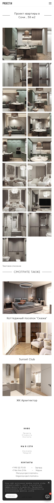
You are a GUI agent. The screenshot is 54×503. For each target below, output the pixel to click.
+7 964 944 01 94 (19, 470)
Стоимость (27, 435)
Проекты (27, 433)
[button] (47, 497)
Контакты (27, 437)
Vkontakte (27, 451)
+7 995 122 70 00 (19, 468)
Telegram (27, 453)
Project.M (7, 3)
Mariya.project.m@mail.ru (27, 473)
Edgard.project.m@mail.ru (27, 476)
